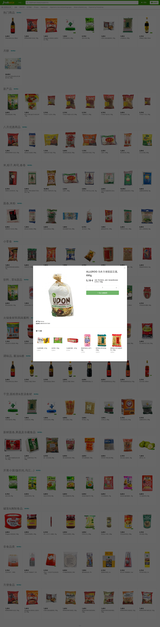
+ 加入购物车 (102, 293)
